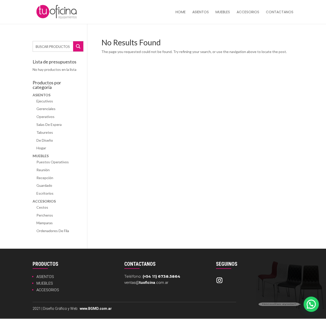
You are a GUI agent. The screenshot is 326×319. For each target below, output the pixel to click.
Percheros (44, 215)
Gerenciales (46, 109)
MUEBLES (44, 283)
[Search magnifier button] (78, 46)
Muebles (222, 12)
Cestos (42, 207)
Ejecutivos (44, 101)
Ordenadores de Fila (52, 231)
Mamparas (44, 223)
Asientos (200, 12)
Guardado (44, 185)
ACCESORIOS (47, 290)
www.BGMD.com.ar (96, 309)
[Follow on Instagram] (219, 280)
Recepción (44, 178)
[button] (311, 304)
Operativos (45, 116)
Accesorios (248, 12)
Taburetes (44, 132)
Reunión (43, 170)
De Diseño (44, 140)
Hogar (41, 148)
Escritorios (44, 193)
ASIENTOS (45, 276)
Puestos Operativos (52, 162)
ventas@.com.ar (146, 282)
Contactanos (279, 12)
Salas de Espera (49, 124)
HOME (180, 12)
